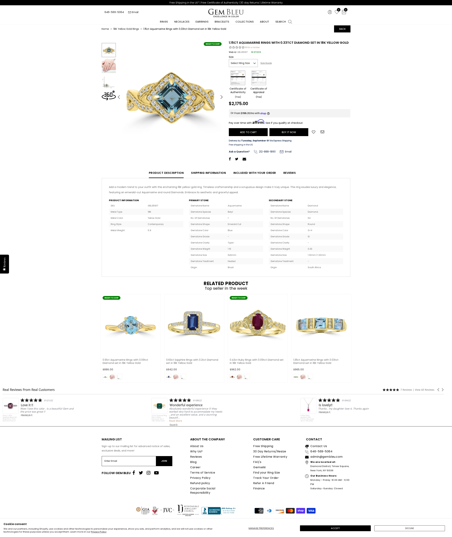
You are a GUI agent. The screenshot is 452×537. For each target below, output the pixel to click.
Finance (259, 488)
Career (195, 467)
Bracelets (222, 21)
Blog (193, 462)
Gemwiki (259, 467)
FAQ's (257, 462)
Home (105, 29)
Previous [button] (117, 95)
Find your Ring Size (266, 473)
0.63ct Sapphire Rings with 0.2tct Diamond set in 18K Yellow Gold (192, 361)
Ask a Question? (239, 151)
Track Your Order (266, 478)
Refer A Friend (263, 483)
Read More (38, 420)
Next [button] (219, 95)
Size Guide (266, 63)
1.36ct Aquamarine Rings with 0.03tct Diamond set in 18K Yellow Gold (315, 361)
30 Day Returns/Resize (269, 451)
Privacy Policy (98, 531)
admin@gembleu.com (326, 457)
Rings (164, 21)
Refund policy (200, 483)
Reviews (289, 173)
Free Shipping (263, 446)
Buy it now (289, 132)
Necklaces (182, 21)
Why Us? (196, 451)
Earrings (202, 21)
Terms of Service (202, 473)
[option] (170, 95)
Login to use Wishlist (313, 131)
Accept (335, 528)
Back (342, 29)
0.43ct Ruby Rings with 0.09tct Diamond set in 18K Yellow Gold (257, 361)
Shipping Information (208, 173)
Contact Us (318, 446)
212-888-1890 (267, 151)
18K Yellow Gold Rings (126, 29)
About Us (196, 446)
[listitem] (50, 412)
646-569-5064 (114, 12)
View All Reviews (424, 389)
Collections (245, 21)
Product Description (166, 173)
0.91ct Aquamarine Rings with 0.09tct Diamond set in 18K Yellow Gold (125, 361)
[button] (438, 389)
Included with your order (254, 173)
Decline (409, 528)
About (264, 21)
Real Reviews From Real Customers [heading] (29, 389)
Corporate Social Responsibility (202, 490)
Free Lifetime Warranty (270, 457)
